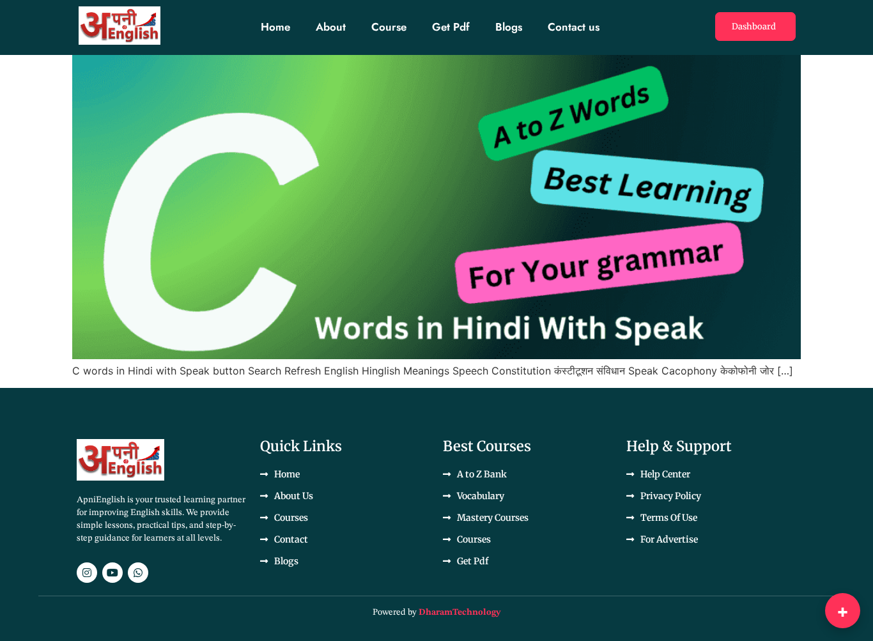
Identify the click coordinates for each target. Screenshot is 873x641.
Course (388, 27)
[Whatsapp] (138, 572)
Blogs (508, 27)
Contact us (573, 27)
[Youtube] (112, 572)
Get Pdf (451, 27)
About (331, 27)
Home (275, 27)
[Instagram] (87, 572)
